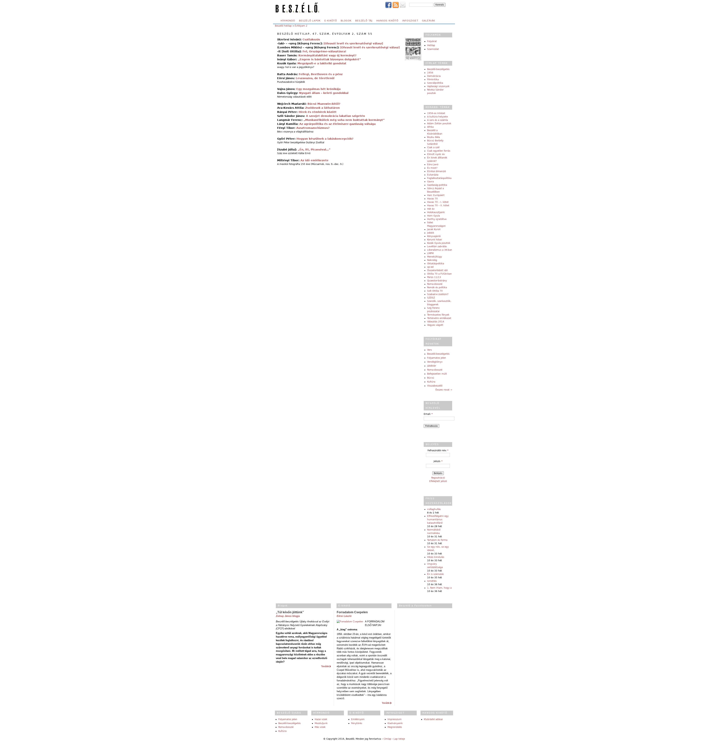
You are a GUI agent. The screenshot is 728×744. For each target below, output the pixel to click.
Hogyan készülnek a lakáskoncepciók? (325, 138)
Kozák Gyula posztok (438, 243)
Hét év (431, 209)
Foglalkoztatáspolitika (439, 178)
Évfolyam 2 (301, 25)
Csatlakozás (311, 39)
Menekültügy (434, 256)
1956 (430, 72)
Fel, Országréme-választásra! (324, 51)
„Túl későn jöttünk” (290, 612)
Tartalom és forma (437, 540)
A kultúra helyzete (437, 116)
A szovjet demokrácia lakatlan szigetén (335, 115)
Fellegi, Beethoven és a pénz (321, 74)
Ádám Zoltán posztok (439, 123)
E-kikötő (330, 21)
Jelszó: (438, 461)
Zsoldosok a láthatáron (322, 107)
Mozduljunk (321, 723)
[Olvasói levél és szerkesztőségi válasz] (353, 43)
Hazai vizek (321, 719)
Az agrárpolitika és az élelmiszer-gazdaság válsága (337, 123)
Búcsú (430, 377)
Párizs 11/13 (434, 277)
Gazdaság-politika (437, 185)
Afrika (430, 127)
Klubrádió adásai (433, 719)
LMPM (430, 253)
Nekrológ (432, 260)
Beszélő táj (364, 21)
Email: (428, 414)
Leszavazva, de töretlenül (315, 78)
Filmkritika (433, 79)
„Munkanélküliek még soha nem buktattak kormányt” (344, 119)
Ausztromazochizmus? (312, 127)
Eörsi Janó (432, 164)
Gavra (430, 181)
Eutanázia (432, 174)
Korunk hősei (434, 239)
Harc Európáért (436, 195)
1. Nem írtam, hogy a (439, 588)
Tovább (325, 666)
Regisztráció (438, 477)
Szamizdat (433, 49)
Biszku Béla (433, 137)
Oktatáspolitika (435, 263)
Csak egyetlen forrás (438, 151)
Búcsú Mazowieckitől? (324, 103)
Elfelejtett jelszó (438, 481)
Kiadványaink (395, 723)
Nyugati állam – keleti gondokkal (323, 92)
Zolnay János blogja (288, 616)
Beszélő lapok (310, 21)
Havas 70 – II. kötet (438, 205)
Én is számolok (435, 574)
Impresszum (395, 719)
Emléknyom (358, 719)
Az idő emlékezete (314, 160)
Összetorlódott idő (437, 270)
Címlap (387, 739)
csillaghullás (434, 509)
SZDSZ (431, 297)
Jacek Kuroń (434, 229)
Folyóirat (432, 41)
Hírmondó (288, 21)
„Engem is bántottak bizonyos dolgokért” (329, 59)
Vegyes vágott (435, 325)
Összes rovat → (443, 389)
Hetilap (431, 45)
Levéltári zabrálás (437, 246)
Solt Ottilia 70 (435, 291)
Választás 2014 (435, 321)
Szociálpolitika (435, 83)
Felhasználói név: (438, 450)
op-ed (430, 267)
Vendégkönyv (434, 362)
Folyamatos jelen (436, 358)
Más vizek (320, 727)
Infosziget (410, 21)
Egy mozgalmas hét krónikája (318, 89)
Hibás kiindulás (435, 557)
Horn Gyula (433, 215)
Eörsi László (344, 616)
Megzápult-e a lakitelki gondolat (321, 63)
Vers (429, 350)
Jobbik (430, 232)
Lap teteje (399, 739)
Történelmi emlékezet (439, 318)
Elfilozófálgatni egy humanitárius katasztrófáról (438, 519)
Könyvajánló (434, 236)
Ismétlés (432, 581)
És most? (432, 168)
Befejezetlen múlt (437, 373)
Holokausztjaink (436, 212)
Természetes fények (438, 314)
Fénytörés (356, 723)
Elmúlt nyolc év (436, 154)
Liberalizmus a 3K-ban (439, 250)
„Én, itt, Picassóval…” (314, 149)
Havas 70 (432, 198)
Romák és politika (437, 287)
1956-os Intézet (436, 113)
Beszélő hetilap (283, 25)
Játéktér (431, 366)
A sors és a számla (437, 120)
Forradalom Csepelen (352, 612)
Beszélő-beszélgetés (438, 69)
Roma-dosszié (434, 284)
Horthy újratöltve (436, 219)
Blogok (346, 21)
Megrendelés (395, 727)
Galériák (428, 21)
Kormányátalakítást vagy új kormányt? (327, 55)
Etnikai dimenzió (436, 171)
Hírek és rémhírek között (318, 111)
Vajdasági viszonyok (438, 86)
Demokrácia (434, 76)
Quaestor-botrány (437, 280)
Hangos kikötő (387, 21)
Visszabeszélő (434, 385)
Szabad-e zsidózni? (437, 294)
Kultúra (431, 381)
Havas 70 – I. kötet (438, 202)
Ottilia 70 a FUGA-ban (439, 273)
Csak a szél (433, 147)
